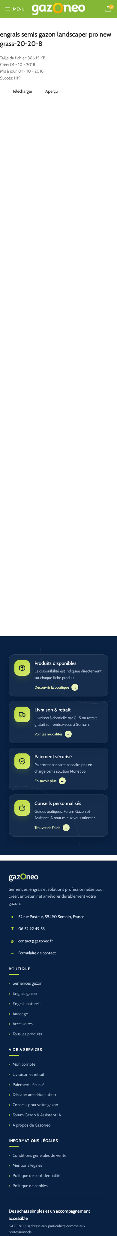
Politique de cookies (30, 1185)
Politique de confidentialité (36, 1175)
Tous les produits (27, 1033)
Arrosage (20, 1013)
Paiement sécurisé (28, 1084)
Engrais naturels (26, 1003)
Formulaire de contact (37, 952)
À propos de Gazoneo (32, 1125)
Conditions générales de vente (39, 1155)
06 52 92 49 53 (31, 928)
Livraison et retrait (28, 1074)
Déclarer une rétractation (34, 1094)
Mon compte (24, 1064)
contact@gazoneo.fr (35, 940)
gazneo (23, 876)
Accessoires (23, 1023)
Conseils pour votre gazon (35, 1104)
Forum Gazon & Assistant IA (37, 1114)
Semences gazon (28, 983)
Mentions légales (27, 1165)
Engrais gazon (25, 993)
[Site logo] (59, 8)
